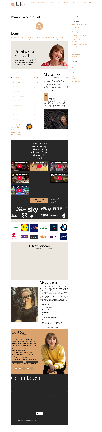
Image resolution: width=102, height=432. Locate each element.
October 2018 (75, 56)
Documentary (16, 119)
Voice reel (32, 2)
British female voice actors (44, 37)
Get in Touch (75, 2)
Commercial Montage (18, 96)
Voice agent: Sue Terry (39, 200)
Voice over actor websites (42, 39)
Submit (39, 413)
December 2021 (76, 54)
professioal (32, 39)
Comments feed (76, 81)
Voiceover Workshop (32, 361)
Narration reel (16, 91)
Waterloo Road (75, 27)
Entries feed (75, 78)
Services (59, 2)
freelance (15, 39)
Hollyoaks (74, 65)
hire (18, 39)
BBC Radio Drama (17, 100)
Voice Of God (16, 82)
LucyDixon (13, 37)
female (52, 37)
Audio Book (16, 114)
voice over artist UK (52, 39)
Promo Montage (17, 87)
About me (66, 2)
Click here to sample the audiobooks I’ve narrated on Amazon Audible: (17, 129)
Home (15, 33)
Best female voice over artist (31, 37)
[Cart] (89, 2)
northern (27, 39)
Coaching (84, 2)
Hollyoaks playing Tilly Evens (79, 24)
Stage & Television (17, 361)
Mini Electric (16, 77)
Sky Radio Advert (17, 110)
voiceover (60, 39)
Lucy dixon (22, 39)
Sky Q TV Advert (17, 72)
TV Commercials (42, 2)
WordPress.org (75, 83)
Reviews (52, 2)
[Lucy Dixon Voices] (18, 7)
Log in (73, 76)
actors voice (21, 37)
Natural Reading (17, 105)
